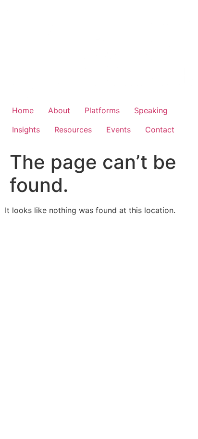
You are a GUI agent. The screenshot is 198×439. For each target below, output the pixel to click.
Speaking (151, 110)
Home (23, 110)
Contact (159, 129)
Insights (26, 129)
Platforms (102, 110)
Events (118, 129)
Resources (73, 129)
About (59, 110)
